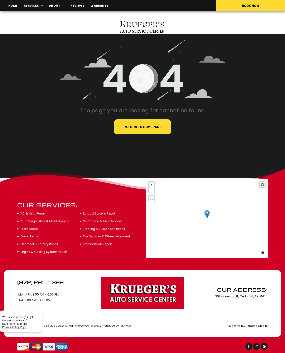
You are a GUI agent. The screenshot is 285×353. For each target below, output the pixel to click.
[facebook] (248, 347)
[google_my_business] (264, 347)
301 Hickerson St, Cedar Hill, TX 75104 (49, 32)
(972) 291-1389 (238, 26)
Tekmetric (125, 325)
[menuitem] (16, 5)
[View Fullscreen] (151, 198)
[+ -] (207, 218)
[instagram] (256, 347)
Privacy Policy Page (14, 327)
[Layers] (262, 184)
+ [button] (151, 184)
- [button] (151, 190)
